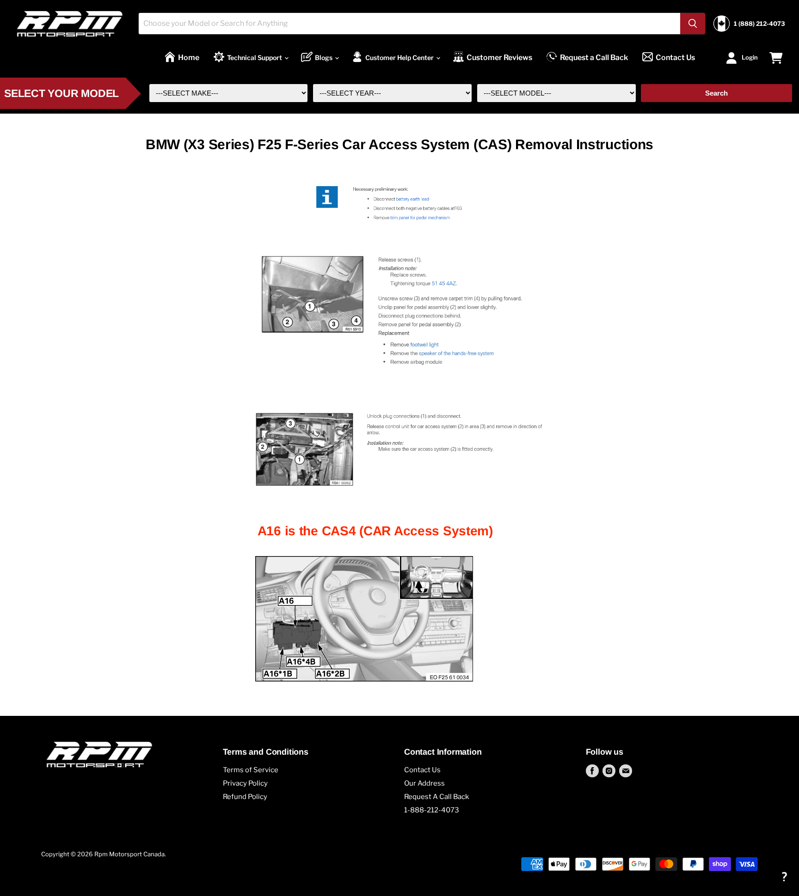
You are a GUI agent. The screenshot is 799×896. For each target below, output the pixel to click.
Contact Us (675, 57)
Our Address (424, 783)
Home (188, 57)
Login (750, 57)
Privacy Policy (245, 783)
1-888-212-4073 (431, 810)
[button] (784, 876)
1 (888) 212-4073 (759, 23)
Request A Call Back (436, 797)
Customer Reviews (499, 57)
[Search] (692, 23)
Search (716, 93)
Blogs (324, 57)
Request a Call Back (594, 57)
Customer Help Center (400, 57)
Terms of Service (250, 770)
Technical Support (255, 57)
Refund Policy (245, 797)
